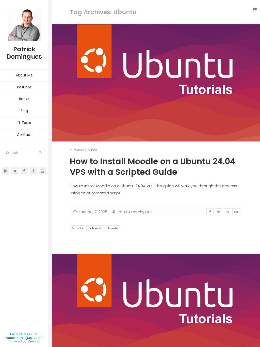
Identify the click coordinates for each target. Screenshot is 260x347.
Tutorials (77, 150)
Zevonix (34, 341)
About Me (24, 75)
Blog (24, 110)
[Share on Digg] (235, 211)
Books (24, 98)
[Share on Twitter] (218, 211)
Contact (24, 134)
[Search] (40, 153)
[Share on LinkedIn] (227, 211)
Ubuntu (91, 150)
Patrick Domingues (134, 211)
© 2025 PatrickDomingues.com (23, 336)
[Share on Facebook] (210, 211)
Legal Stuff (18, 334)
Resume (24, 87)
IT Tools (24, 122)
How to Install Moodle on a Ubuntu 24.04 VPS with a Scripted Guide (152, 166)
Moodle (77, 228)
